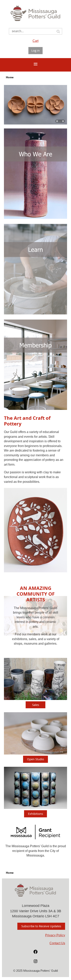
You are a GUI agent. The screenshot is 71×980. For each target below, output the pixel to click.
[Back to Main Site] (35, 21)
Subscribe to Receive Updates (41, 926)
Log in (35, 50)
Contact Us (57, 943)
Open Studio (35, 759)
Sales (35, 705)
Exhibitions (35, 814)
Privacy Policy (55, 935)
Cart (35, 40)
